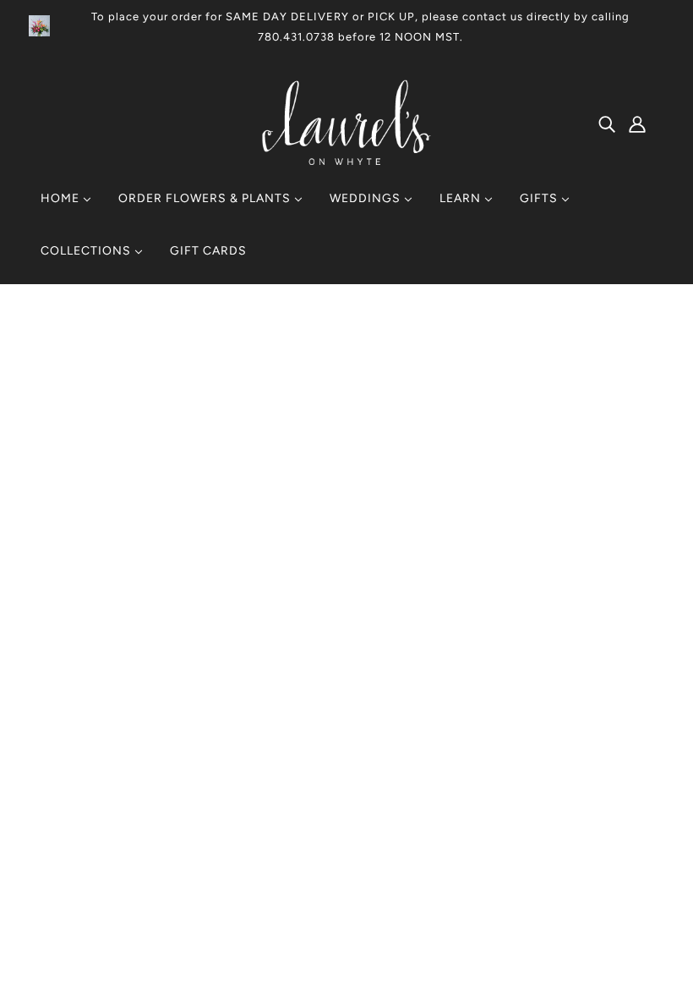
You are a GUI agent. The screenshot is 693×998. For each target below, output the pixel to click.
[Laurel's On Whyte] (347, 160)
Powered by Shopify (114, 937)
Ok (616, 836)
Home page (301, 520)
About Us (318, 749)
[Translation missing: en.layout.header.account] (637, 123)
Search (312, 729)
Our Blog (317, 769)
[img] (607, 123)
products (489, 520)
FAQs (307, 789)
